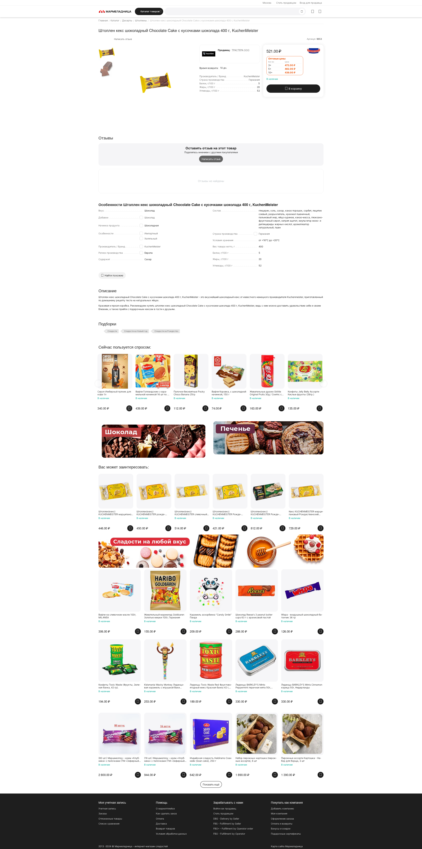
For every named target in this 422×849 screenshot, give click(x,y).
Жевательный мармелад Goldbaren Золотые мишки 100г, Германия (164, 616)
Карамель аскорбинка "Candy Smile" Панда (211, 616)
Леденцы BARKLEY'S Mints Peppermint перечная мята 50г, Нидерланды (253, 686)
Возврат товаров (165, 828)
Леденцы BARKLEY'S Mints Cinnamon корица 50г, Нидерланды (301, 686)
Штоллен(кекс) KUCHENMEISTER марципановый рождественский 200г (115, 513)
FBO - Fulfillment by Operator (229, 833)
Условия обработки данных (171, 833)
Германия (264, 233)
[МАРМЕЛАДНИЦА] (115, 11)
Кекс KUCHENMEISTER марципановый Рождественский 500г (306, 513)
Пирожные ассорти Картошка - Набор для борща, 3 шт (301, 759)
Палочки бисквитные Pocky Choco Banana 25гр (152, 393)
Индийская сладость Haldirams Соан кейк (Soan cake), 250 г (210, 759)
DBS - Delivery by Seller (226, 818)
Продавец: (224, 50)
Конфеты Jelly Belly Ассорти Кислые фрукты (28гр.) (266, 393)
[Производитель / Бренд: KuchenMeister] (313, 50)
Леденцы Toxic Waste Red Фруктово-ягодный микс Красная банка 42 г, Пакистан (211, 686)
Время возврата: (208, 68)
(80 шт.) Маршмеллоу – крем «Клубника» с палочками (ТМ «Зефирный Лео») (119, 759)
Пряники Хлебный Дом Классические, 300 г (305, 393)
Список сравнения (108, 823)
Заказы (102, 813)
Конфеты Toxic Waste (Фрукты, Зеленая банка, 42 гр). (119, 686)
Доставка (161, 823)
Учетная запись (107, 808)
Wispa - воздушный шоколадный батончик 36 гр (301, 616)
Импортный (151, 233)
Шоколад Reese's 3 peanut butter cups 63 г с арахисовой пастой (253, 616)
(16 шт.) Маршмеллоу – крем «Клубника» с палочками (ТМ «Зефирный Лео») (164, 759)
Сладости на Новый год (135, 331)
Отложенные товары (110, 818)
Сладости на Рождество (166, 331)
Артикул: (311, 39)
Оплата (160, 818)
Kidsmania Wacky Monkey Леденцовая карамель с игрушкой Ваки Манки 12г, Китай (164, 686)
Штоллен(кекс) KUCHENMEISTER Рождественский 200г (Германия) (228, 513)
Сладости (112, 331)
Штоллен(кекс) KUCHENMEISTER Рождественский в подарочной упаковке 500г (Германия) (267, 513)
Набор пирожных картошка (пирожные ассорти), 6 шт (256, 759)
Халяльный (150, 238)
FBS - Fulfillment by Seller (227, 823)
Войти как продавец (224, 808)
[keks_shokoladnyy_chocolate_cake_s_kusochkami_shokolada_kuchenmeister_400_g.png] (155, 83)
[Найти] (302, 11)
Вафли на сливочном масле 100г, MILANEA (117, 616)
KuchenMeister (152, 246)
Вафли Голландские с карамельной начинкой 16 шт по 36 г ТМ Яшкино (115, 393)
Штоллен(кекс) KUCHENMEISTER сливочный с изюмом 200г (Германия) (192, 513)
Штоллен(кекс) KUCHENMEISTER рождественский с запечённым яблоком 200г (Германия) (151, 513)
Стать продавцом (286, 2)
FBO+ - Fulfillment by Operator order (233, 828)
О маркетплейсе (165, 808)
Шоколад (149, 217)
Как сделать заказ (166, 813)
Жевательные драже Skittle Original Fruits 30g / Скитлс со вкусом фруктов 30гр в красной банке (229, 393)
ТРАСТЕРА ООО (240, 50)
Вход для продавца (311, 2)
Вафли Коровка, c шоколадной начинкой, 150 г (192, 393)
